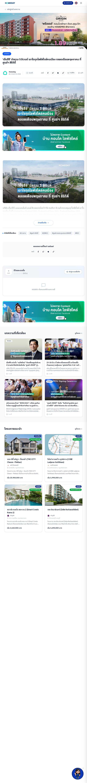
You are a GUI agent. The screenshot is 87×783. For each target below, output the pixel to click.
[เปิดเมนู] (81, 3)
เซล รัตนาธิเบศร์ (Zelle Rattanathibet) (62, 509)
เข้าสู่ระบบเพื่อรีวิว (74, 272)
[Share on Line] (58, 73)
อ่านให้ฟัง (72, 73)
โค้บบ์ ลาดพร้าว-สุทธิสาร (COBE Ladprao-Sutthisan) (60, 461)
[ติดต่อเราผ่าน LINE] (78, 774)
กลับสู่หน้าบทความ (13, 9)
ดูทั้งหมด (77, 333)
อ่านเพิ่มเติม (42, 222)
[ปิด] (83, 768)
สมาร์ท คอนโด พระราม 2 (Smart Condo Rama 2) (23, 511)
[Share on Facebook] (48, 73)
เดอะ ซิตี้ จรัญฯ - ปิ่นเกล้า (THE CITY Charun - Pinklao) (21, 461)
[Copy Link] (63, 73)
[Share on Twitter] (53, 73)
